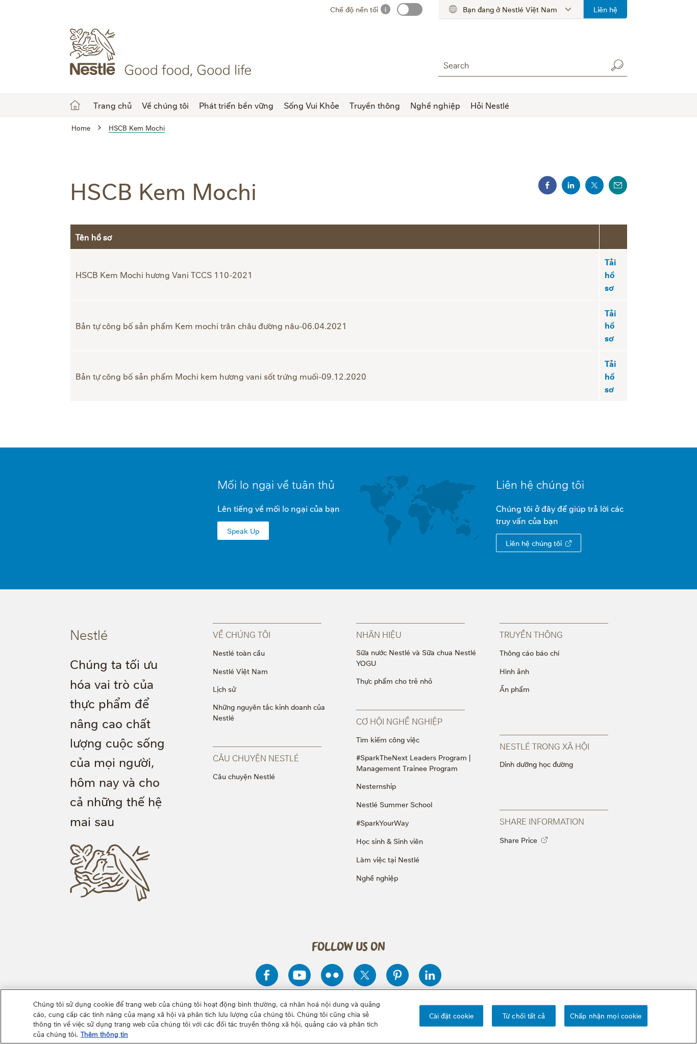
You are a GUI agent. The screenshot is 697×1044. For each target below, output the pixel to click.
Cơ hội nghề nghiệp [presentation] (399, 721)
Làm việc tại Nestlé (387, 859)
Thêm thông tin (104, 1033)
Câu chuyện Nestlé (244, 776)
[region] (348, 1016)
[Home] (162, 53)
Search (617, 65)
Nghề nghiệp (377, 877)
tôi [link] (577, 483)
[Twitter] (365, 975)
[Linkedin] (430, 975)
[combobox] (520, 65)
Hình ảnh (514, 671)
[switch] (409, 9)
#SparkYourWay (382, 822)
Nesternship (376, 785)
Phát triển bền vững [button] (236, 105)
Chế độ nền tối (354, 9)
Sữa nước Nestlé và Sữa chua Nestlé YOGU (416, 657)
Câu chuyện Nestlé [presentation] (256, 757)
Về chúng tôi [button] (165, 105)
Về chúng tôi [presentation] (241, 634)
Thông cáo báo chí (529, 652)
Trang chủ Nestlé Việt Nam (75, 105)
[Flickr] (332, 975)
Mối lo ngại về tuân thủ (276, 483)
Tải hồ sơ (610, 274)
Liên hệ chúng (540, 483)
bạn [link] (550, 520)
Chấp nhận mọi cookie (606, 1015)
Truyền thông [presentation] (531, 634)
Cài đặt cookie (451, 1015)
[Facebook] (267, 975)
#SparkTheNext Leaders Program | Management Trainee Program (413, 762)
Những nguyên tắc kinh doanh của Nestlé (269, 712)
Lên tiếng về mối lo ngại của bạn (278, 508)
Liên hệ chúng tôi (534, 543)
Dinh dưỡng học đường (536, 763)
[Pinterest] (397, 975)
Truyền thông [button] (375, 105)
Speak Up (243, 530)
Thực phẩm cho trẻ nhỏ (394, 680)
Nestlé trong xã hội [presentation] (544, 746)
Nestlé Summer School (394, 804)
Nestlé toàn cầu (239, 652)
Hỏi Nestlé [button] (489, 105)
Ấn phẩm (515, 688)
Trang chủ (112, 105)
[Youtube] (299, 975)
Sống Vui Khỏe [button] (311, 105)
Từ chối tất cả (524, 1015)
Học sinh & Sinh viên (389, 841)
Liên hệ (605, 9)
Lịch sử (224, 688)
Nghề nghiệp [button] (435, 105)
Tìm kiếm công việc (387, 739)
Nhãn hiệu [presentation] (379, 634)
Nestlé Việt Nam (240, 671)
